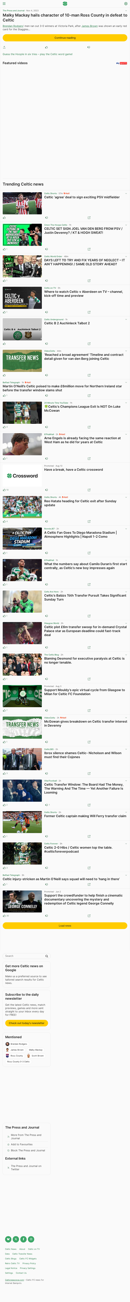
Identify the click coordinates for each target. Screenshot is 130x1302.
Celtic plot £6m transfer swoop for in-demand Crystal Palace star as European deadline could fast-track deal (85, 631)
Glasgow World (51, 623)
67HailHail (49, 434)
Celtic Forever (51, 843)
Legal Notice (11, 1268)
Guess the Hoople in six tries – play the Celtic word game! (37, 54)
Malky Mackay (35, 1050)
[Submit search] (47, 956)
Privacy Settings (28, 1268)
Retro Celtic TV (12, 1263)
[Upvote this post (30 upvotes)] (4, 915)
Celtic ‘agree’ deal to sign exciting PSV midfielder (82, 197)
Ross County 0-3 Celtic (18, 1061)
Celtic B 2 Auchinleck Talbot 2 (67, 323)
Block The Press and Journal (28, 1150)
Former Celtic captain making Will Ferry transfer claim (85, 816)
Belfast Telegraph (11, 382)
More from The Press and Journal (26, 1136)
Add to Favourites (21, 1144)
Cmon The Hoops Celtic (55, 225)
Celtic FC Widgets (28, 1258)
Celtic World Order (53, 256)
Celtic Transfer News (22, 1254)
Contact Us (21, 1273)
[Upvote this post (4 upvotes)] (4, 427)
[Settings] (125, 4)
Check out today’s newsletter (26, 1023)
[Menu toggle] (4, 4)
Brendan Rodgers (13, 26)
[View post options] (126, 193)
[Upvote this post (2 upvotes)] (4, 805)
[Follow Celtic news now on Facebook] (23, 1239)
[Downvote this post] (88, 47)
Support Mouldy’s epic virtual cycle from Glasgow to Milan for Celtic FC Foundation (84, 692)
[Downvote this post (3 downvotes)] (46, 710)
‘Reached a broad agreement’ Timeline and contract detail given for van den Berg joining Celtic (84, 357)
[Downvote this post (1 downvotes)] (46, 805)
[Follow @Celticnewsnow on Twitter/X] (16, 1239)
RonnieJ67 (49, 529)
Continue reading (65, 37)
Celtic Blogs (10, 1258)
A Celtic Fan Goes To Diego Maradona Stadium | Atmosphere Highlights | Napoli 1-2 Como (80, 534)
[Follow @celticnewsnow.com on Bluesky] (8, 1239)
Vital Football (50, 781)
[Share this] (4, 47)
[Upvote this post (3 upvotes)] (4, 773)
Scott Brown (38, 1056)
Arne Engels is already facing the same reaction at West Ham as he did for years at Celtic (82, 440)
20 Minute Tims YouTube (56, 403)
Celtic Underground (53, 319)
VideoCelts (49, 351)
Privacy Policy (29, 1263)
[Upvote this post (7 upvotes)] (4, 710)
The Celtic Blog (51, 655)
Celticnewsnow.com (14, 1280)
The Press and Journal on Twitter (26, 1167)
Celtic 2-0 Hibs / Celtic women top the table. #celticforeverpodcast (78, 849)
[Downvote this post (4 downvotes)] (46, 915)
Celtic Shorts (50, 193)
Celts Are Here (51, 592)
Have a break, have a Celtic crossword (73, 470)
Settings (9, 1273)
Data (7, 1254)
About (22, 1249)
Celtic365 (49, 749)
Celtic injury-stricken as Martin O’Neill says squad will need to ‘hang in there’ (61, 879)
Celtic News (10, 1249)
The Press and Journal (13, 10)
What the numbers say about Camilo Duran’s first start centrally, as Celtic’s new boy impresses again (85, 566)
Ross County (17, 1056)
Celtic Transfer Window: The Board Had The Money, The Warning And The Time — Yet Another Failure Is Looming (84, 788)
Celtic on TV (50, 288)
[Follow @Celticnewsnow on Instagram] (31, 1239)
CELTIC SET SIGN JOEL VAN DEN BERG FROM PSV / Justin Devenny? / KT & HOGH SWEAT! (83, 231)
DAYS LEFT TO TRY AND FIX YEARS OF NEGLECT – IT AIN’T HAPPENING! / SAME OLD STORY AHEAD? (84, 262)
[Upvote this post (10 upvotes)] (4, 490)
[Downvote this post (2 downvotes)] (46, 490)
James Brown (89, 26)
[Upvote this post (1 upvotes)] (4, 249)
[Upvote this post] (46, 47)
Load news (65, 925)
